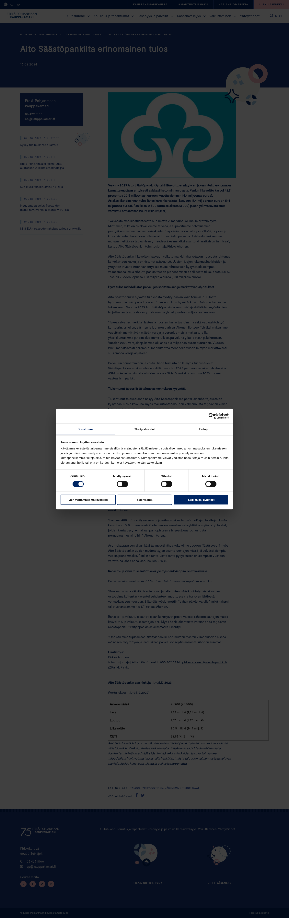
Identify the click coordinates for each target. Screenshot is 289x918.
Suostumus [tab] (86, 429)
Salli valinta (144, 499)
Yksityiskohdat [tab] (144, 429)
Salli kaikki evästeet (201, 499)
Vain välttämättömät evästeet (88, 499)
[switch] (122, 484)
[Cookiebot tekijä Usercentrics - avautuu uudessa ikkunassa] (211, 416)
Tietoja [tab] (203, 429)
